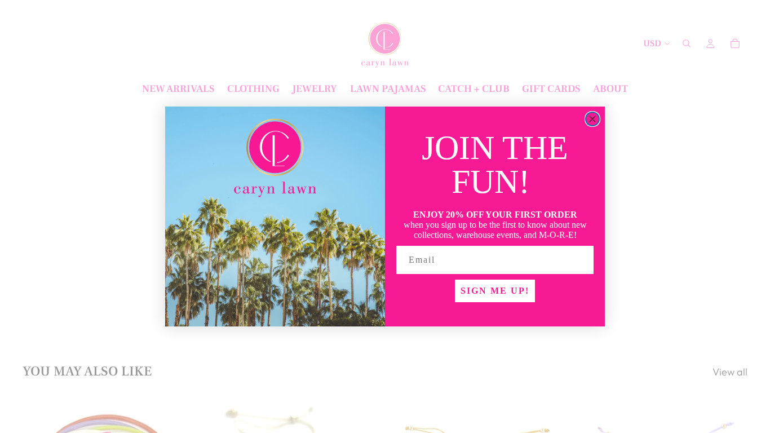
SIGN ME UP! (495, 290)
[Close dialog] (592, 119)
